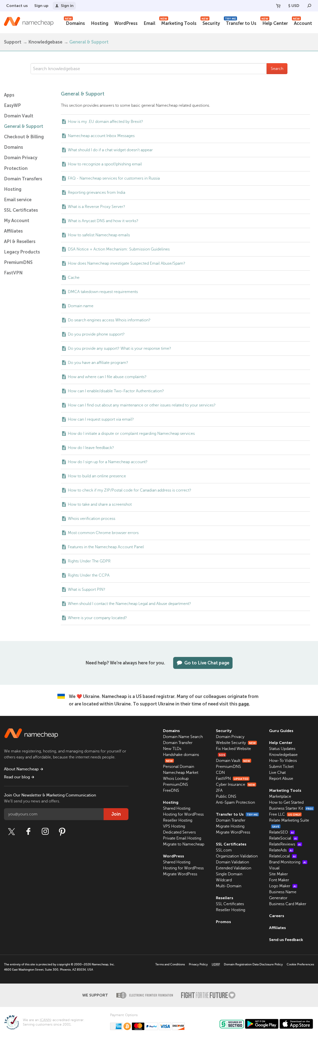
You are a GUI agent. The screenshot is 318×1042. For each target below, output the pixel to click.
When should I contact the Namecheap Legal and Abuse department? (129, 603)
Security (210, 22)
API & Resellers (20, 241)
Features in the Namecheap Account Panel (106, 547)
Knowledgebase (45, 42)
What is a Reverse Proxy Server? (96, 206)
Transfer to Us (240, 22)
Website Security (236, 743)
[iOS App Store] (296, 1024)
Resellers (224, 897)
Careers (276, 915)
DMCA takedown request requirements (103, 292)
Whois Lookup (176, 778)
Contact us (17, 5)
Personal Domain (178, 766)
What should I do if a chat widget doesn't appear (110, 150)
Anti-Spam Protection (235, 802)
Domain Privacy (230, 737)
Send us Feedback (286, 939)
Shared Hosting (176, 808)
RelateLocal (282, 856)
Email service (18, 199)
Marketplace (280, 796)
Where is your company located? (97, 618)
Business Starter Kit (291, 808)
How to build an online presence (97, 476)
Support (12, 42)
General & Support (23, 126)
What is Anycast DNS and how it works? (103, 221)
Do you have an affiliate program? (98, 362)
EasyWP (12, 105)
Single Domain (229, 874)
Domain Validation (232, 862)
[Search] (309, 5)
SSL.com (224, 850)
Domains (75, 22)
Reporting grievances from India (96, 192)
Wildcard (224, 880)
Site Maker (278, 874)
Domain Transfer (178, 743)
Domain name (80, 306)
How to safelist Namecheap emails (99, 235)
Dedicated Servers (179, 832)
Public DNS (226, 796)
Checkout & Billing (24, 137)
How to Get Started (286, 802)
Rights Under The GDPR (89, 561)
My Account (16, 220)
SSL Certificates (21, 210)
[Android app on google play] (261, 1024)
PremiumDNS (18, 262)
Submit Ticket (281, 766)
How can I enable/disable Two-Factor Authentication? (116, 391)
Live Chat (277, 772)
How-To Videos (283, 760)
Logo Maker (282, 886)
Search (277, 68)
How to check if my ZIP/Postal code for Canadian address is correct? (129, 490)
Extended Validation (233, 868)
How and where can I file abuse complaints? (107, 377)
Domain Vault (18, 116)
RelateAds (281, 850)
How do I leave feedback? (91, 448)
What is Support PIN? (86, 589)
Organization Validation (237, 856)
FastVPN (13, 273)
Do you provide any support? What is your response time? (119, 348)
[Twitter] (11, 831)
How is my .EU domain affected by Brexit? (105, 121)
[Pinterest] (62, 831)
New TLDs (172, 748)
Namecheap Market (180, 772)
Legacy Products (22, 252)
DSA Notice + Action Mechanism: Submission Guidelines (119, 249)
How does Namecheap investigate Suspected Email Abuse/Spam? (126, 263)
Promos (223, 921)
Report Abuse (281, 778)
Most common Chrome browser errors (103, 533)
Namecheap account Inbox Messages (101, 136)
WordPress (126, 23)
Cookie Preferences (300, 964)
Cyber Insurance (235, 784)
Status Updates (282, 748)
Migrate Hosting (230, 826)
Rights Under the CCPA (89, 575)
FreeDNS (171, 790)
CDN (220, 772)
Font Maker (279, 880)
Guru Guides (281, 730)
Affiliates (13, 231)
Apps (9, 95)
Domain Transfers (23, 179)
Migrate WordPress (180, 874)
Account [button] (302, 22)
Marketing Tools (178, 22)
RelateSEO (281, 832)
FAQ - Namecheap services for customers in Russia (114, 178)
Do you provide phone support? (96, 334)
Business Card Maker (287, 904)
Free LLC (285, 814)
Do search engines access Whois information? (109, 320)
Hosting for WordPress (183, 814)
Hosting (99, 23)
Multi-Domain (228, 886)
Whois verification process (91, 518)
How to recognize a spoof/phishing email (105, 164)
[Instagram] (45, 831)
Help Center (274, 22)
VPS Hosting (174, 826)
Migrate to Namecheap (183, 844)
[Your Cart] (278, 5)
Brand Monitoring (287, 862)
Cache (74, 277)
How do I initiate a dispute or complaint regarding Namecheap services (131, 433)
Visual (274, 868)
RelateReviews (285, 844)
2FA (219, 790)
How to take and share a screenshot (100, 504)
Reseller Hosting (177, 820)
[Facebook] (28, 831)
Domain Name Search (183, 737)
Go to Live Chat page (206, 663)
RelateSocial (283, 838)
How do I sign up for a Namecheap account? (108, 462)
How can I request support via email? (101, 419)
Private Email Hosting (182, 838)
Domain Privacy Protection (20, 163)
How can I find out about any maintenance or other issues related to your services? (142, 405)
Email (149, 23)
